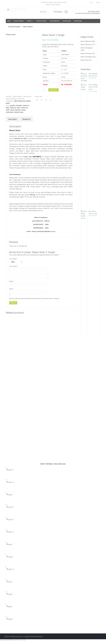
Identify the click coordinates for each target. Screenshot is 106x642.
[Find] (66, 11)
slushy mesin (18, 112)
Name (11, 281)
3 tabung (31, 195)
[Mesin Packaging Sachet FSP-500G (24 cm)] (84, 146)
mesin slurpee (15, 110)
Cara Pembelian (54, 21)
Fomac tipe (32, 157)
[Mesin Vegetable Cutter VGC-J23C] (84, 77)
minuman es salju (20, 138)
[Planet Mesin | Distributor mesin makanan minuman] (16, 11)
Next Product (28, 27)
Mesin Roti (84, 60)
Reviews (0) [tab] (26, 119)
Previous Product (13, 27)
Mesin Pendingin (86, 57)
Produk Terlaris (42, 21)
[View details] (21, 338)
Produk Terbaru (19, 21)
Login (91, 2)
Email (11, 289)
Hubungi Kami (78, 21)
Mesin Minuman (20, 101)
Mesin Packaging (87, 48)
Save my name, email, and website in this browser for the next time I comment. (34, 298)
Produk (29, 21)
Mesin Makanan (86, 41)
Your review (13, 266)
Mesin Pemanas (86, 53)
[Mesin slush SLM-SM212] (23, 46)
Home (9, 21)
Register (98, 2)
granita (12, 105)
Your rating (13, 259)
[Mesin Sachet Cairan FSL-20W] (84, 272)
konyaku (19, 105)
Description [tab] (12, 119)
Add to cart (53, 90)
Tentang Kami (67, 21)
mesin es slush (15, 108)
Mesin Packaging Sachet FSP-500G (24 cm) (93, 87)
